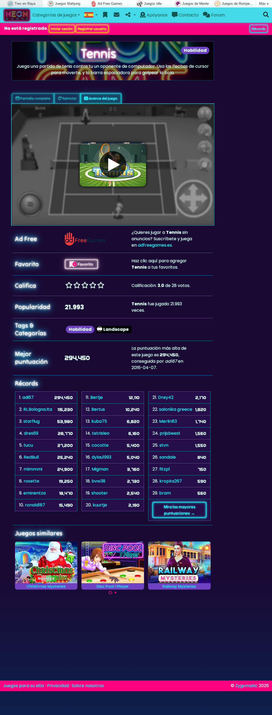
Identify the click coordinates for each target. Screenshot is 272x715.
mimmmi (33, 469)
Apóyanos (157, 15)
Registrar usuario (92, 28)
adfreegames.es (155, 245)
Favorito (85, 264)
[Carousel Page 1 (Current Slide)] (110, 592)
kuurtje (100, 505)
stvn (163, 445)
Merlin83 (168, 421)
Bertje (96, 397)
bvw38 (98, 481)
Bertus (98, 409)
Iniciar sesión (62, 28)
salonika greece (175, 409)
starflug (31, 421)
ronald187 (35, 505)
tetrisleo (100, 433)
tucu (28, 445)
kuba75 (99, 421)
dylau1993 (101, 457)
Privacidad (58, 686)
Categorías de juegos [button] (54, 15)
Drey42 (165, 397)
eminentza (34, 493)
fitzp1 (164, 469)
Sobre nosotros (88, 686)
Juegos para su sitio (23, 686)
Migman (100, 469)
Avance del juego (102, 98)
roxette (31, 481)
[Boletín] (116, 15)
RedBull (31, 457)
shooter (99, 493)
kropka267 (170, 481)
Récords (259, 28)
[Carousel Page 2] (115, 592)
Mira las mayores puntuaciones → (180, 510)
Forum (217, 15)
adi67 (28, 397)
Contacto (188, 15)
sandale (167, 457)
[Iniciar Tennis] (113, 164)
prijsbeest (170, 433)
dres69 (31, 433)
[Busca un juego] (266, 15)
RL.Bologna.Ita (37, 409)
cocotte (100, 445)
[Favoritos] (105, 15)
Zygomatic (246, 686)
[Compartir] (130, 15)
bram (165, 493)
